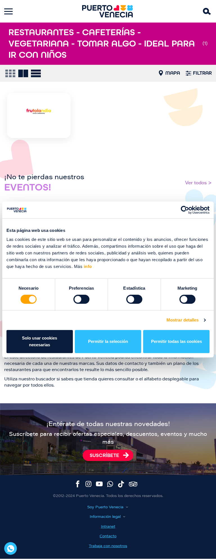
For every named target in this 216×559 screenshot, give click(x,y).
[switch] (81, 299)
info (87, 266)
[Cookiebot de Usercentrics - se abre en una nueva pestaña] (185, 210)
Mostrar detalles (182, 320)
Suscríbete (104, 455)
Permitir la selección (108, 341)
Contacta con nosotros (10, 548)
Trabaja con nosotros (108, 546)
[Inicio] (107, 11)
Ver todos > (198, 183)
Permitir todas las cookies (176, 341)
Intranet (108, 527)
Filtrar (202, 73)
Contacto (108, 536)
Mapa (172, 73)
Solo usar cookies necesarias (39, 341)
